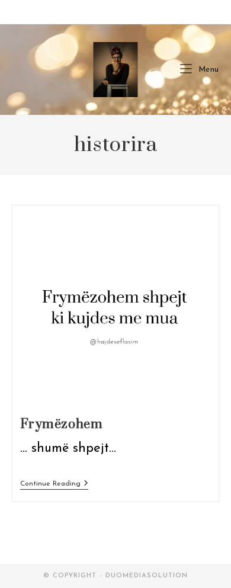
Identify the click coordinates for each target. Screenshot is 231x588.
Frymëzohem (61, 424)
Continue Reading (54, 484)
